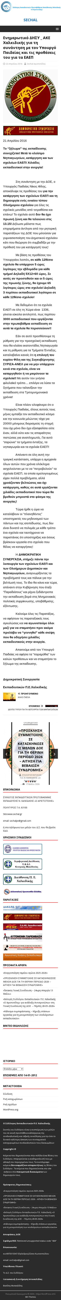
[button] (56, 28)
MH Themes (30, 1297)
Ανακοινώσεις (38, 731)
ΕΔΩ (5, 830)
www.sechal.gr (14, 814)
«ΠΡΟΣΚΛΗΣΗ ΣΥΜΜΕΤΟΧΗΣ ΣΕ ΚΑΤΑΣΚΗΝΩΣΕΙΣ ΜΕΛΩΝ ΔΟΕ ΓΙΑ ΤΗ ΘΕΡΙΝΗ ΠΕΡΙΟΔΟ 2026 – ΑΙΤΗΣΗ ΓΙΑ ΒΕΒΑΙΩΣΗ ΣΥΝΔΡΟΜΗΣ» (29, 982)
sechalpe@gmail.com (20, 820)
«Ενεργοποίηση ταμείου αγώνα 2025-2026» (25, 972)
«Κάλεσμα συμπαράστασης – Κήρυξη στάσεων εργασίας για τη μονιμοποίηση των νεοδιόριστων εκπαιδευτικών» (28, 1015)
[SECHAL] (30, 12)
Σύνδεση (7, 1093)
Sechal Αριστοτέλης (36, 63)
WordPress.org (10, 1109)
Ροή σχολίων (10, 1104)
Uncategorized (38, 726)
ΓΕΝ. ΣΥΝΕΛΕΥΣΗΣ (38, 736)
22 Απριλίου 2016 (14, 63)
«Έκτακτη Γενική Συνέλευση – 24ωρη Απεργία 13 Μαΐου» (38, 755)
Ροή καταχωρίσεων (13, 1099)
